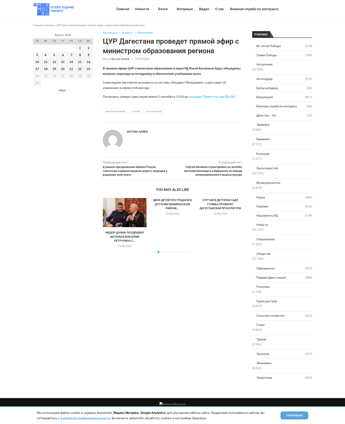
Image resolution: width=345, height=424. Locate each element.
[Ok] (304, 9)
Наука (284, 197)
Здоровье (263, 124)
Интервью (185, 9)
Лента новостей (267, 168)
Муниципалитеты (268, 182)
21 (71, 69)
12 (54, 62)
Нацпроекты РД (284, 215)
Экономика (263, 363)
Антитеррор (284, 79)
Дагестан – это (284, 115)
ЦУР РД (135, 111)
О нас (219, 9)
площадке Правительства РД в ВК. (211, 96)
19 (54, 69)
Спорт (260, 324)
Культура (262, 153)
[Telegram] (300, 9)
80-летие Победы (284, 46)
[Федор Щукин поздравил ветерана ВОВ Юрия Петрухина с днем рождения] (125, 212)
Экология (284, 354)
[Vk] (296, 9)
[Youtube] (291, 9)
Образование (265, 239)
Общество (263, 253)
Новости (142, 9)
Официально (284, 268)
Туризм (261, 339)
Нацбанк (284, 206)
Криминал (263, 139)
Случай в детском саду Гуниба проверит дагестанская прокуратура (220, 204)
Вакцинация (284, 97)
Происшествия (266, 301)
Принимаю (294, 415)
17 (37, 69)
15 (80, 62)
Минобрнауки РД (115, 111)
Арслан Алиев (120, 58)
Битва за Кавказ (284, 88)
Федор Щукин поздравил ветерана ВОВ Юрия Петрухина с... (125, 236)
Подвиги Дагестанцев (284, 277)
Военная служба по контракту (254, 9)
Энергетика (284, 377)
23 (88, 69)
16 (88, 62)
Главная (122, 9)
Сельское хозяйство (284, 315)
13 (62, 62)
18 (46, 69)
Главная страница (43, 25)
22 (80, 69)
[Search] (310, 9)
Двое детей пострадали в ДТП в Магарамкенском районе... (172, 204)
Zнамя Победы (284, 55)
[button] (108, 225)
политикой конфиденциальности (85, 418)
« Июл (62, 90)
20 (62, 69)
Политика (263, 286)
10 (37, 62)
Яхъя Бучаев (153, 111)
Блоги (163, 9)
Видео (204, 9)
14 (71, 62)
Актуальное (264, 64)
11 (46, 62)
